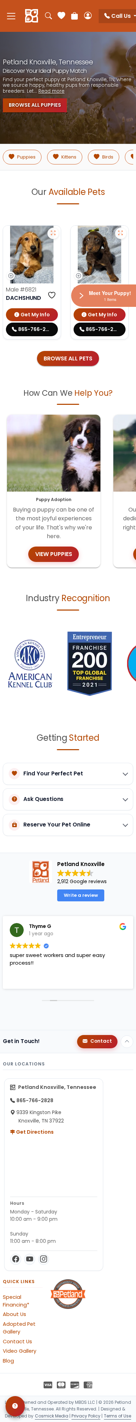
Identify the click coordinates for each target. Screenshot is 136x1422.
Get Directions (34, 1131)
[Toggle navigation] (11, 16)
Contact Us (17, 1341)
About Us (14, 1314)
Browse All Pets (68, 358)
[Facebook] (15, 1259)
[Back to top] (127, 1041)
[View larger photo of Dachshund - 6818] (120, 233)
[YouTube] (29, 1259)
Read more (51, 91)
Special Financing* (16, 1301)
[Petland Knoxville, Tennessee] (31, 16)
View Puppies (53, 554)
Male (21, 289)
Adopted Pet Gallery (19, 1328)
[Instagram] (43, 1259)
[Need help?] (15, 1406)
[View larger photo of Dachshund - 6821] (53, 233)
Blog (8, 1360)
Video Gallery (19, 1350)
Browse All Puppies (35, 104)
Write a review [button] (81, 895)
